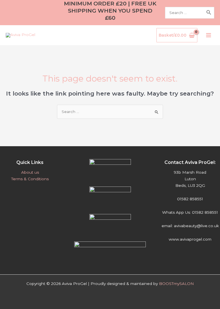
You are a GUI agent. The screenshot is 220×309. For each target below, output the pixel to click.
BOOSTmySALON (176, 283)
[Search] (209, 12)
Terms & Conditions (30, 179)
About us (30, 172)
